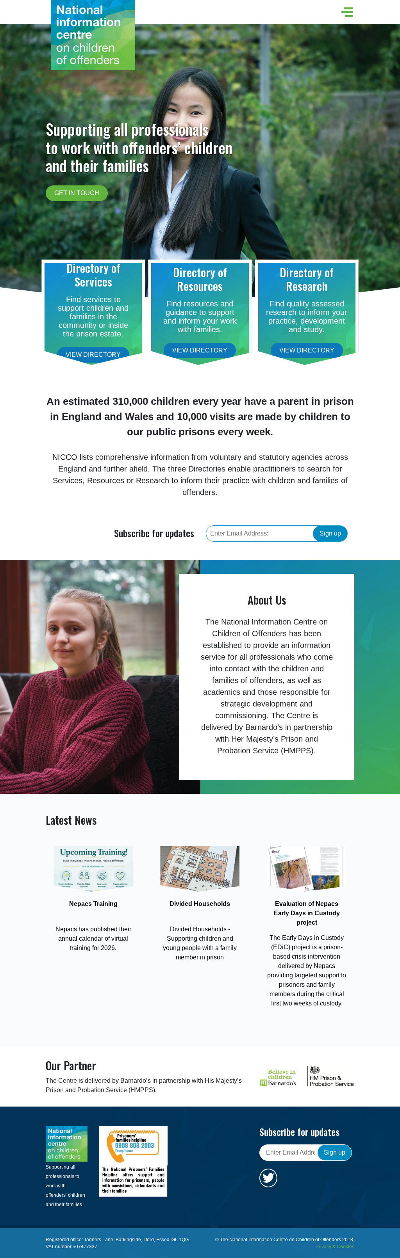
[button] (345, 12)
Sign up (330, 533)
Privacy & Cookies (335, 1246)
